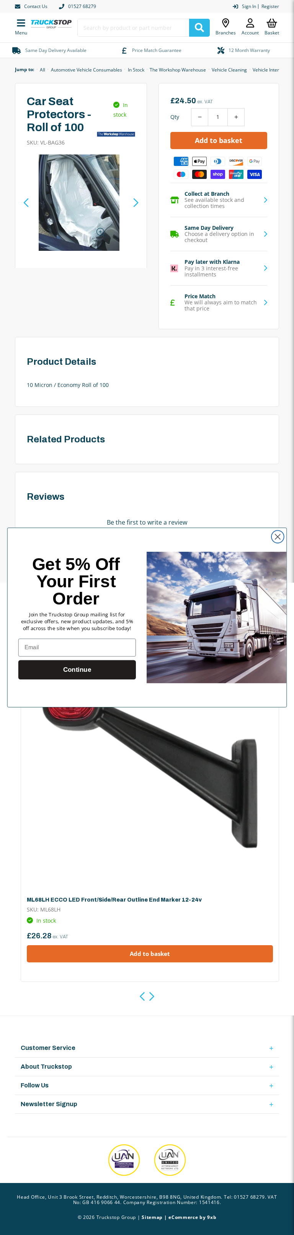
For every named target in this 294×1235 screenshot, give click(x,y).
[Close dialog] (277, 536)
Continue (77, 669)
